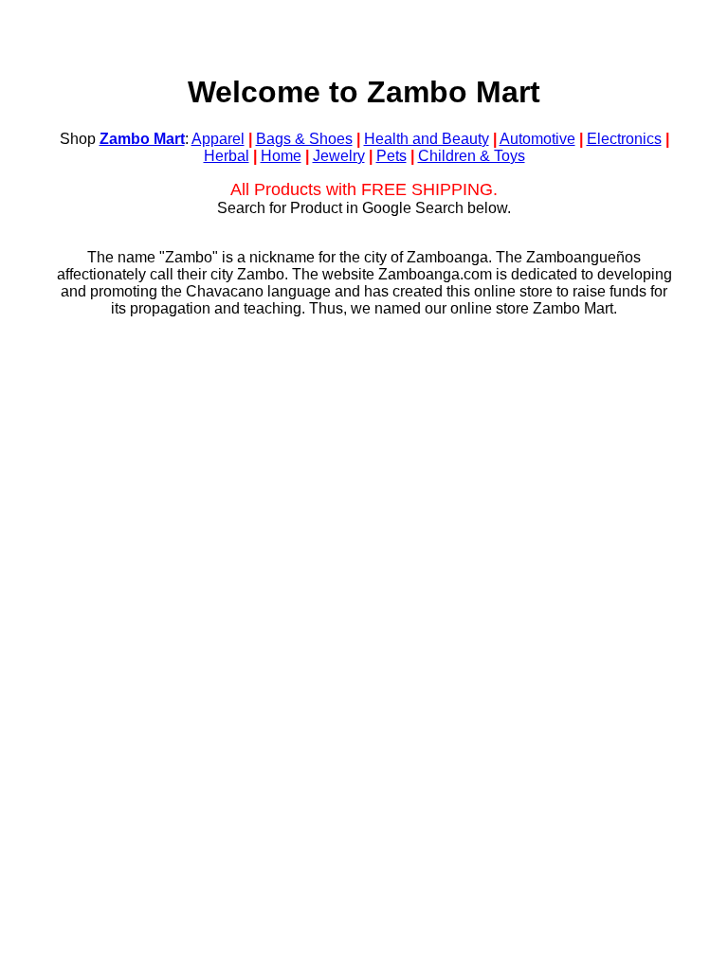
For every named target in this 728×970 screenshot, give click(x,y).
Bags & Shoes (304, 139)
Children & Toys (471, 156)
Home (281, 156)
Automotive (537, 139)
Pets (391, 156)
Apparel (218, 139)
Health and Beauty (426, 139)
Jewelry (339, 156)
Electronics (624, 139)
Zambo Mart (142, 139)
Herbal (226, 156)
